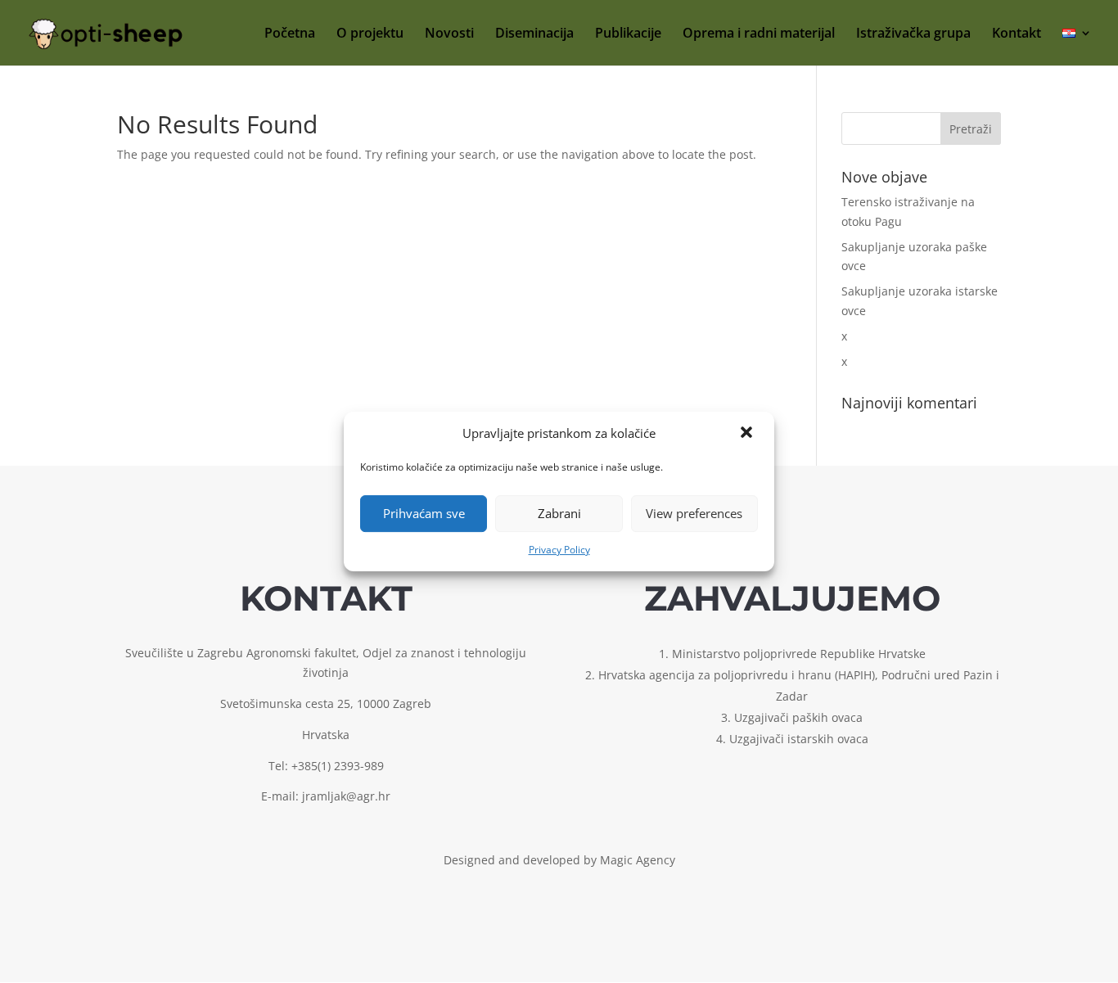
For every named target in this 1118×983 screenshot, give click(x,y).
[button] (748, 434)
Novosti (449, 34)
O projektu (369, 34)
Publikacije (628, 34)
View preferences (694, 513)
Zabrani (559, 513)
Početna (289, 34)
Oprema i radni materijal (759, 34)
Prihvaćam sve (424, 513)
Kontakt (1016, 34)
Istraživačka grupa (913, 34)
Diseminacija (534, 34)
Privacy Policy (559, 550)
